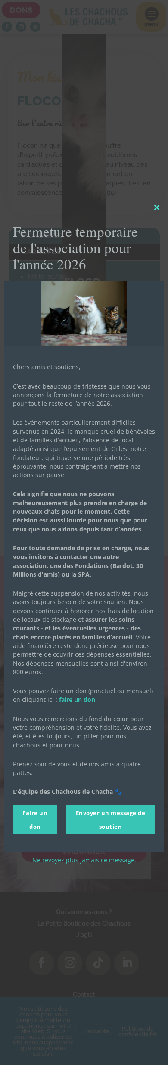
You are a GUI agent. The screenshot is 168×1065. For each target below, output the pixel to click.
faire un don (77, 699)
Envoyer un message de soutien (111, 819)
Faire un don (34, 819)
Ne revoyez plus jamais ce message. (84, 860)
